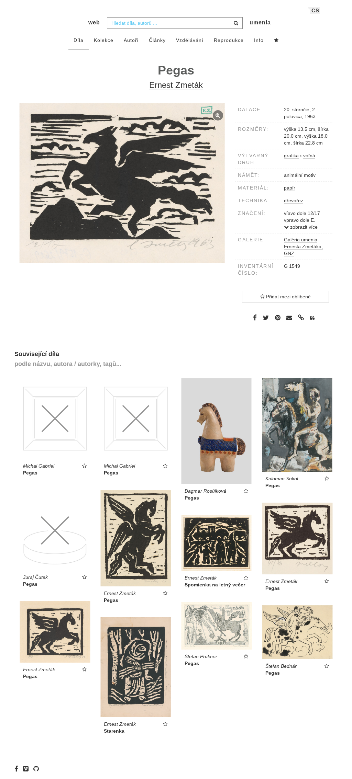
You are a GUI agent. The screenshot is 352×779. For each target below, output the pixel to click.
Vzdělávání (190, 40)
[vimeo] (27, 768)
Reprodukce (229, 40)
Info (259, 40)
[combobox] (175, 23)
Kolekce (103, 40)
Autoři (131, 40)
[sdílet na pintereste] (278, 317)
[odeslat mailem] (289, 318)
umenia (260, 22)
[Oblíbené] (276, 40)
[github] (37, 768)
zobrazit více (303, 227)
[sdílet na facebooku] (255, 317)
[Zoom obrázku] (122, 183)
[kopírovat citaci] (312, 318)
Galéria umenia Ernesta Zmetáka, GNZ (303, 246)
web (94, 22)
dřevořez (293, 200)
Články (157, 40)
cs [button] (315, 10)
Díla (79, 40)
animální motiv (300, 175)
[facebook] (18, 768)
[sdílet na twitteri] (266, 317)
